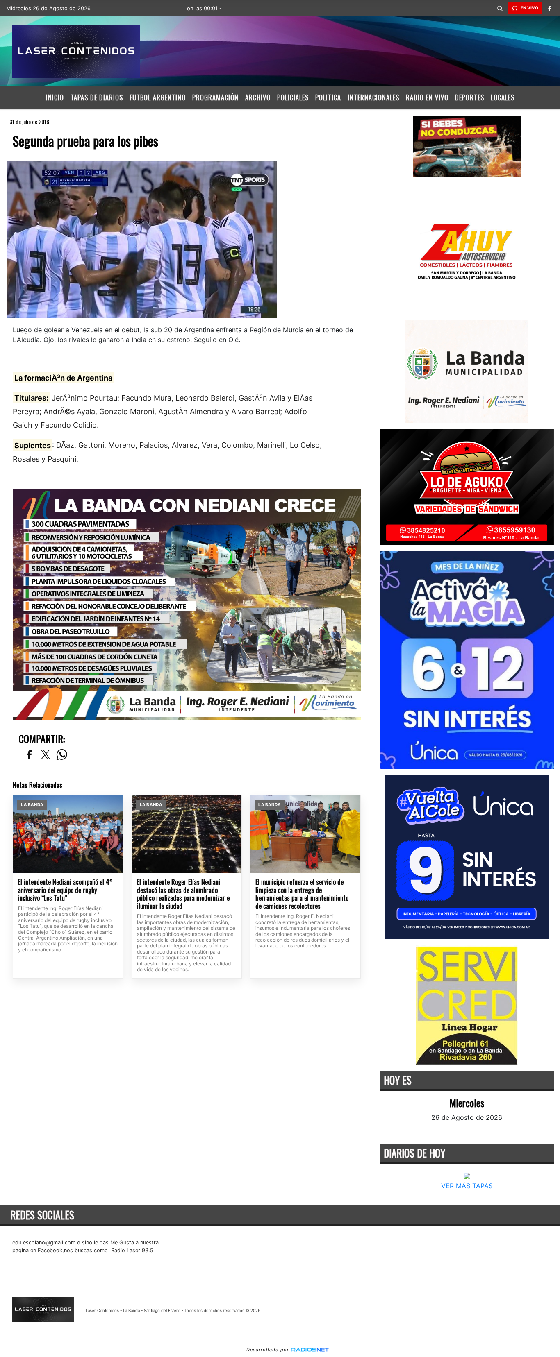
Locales (502, 97)
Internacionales (373, 97)
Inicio (55, 97)
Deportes (469, 97)
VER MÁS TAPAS (466, 1186)
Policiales (293, 97)
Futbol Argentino (158, 97)
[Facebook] (550, 8)
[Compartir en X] (45, 755)
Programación (215, 97)
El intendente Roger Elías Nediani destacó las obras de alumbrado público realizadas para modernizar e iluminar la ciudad (183, 894)
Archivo (258, 97)
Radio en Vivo (427, 97)
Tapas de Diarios (97, 97)
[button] (500, 8)
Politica (328, 97)
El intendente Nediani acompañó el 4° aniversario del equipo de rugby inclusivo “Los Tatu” (65, 890)
